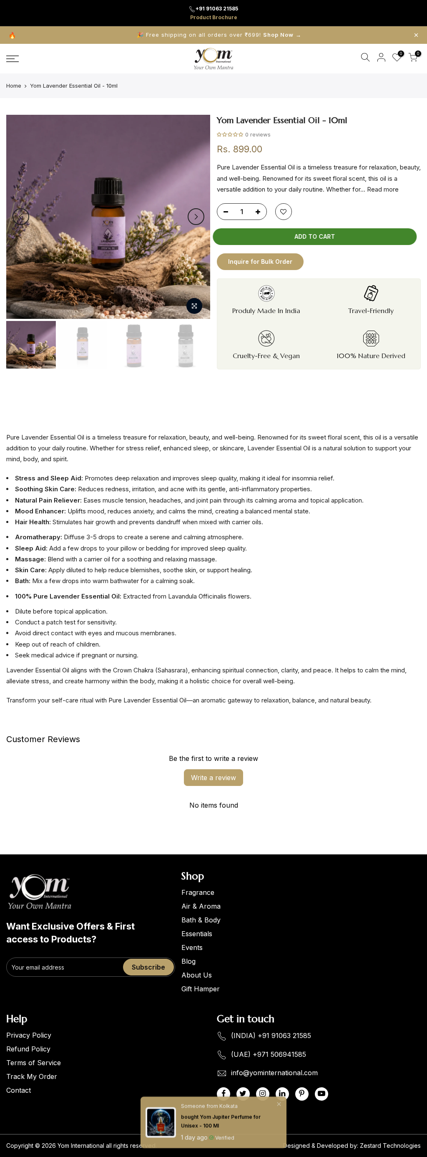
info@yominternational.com (274, 1073)
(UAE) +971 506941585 (268, 1054)
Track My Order (31, 1076)
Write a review (213, 777)
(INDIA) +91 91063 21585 (271, 1035)
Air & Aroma (201, 906)
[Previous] (21, 216)
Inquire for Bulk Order (260, 261)
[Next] (196, 216)
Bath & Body (201, 920)
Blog (188, 961)
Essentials (196, 934)
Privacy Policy (28, 1035)
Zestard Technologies (390, 1145)
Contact (18, 1090)
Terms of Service (33, 1062)
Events (192, 947)
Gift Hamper (200, 989)
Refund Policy (28, 1049)
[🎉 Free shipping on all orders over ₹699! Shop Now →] (213, 35)
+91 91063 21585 (217, 8)
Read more (382, 189)
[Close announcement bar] (416, 35)
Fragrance (197, 892)
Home (13, 85)
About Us (196, 975)
